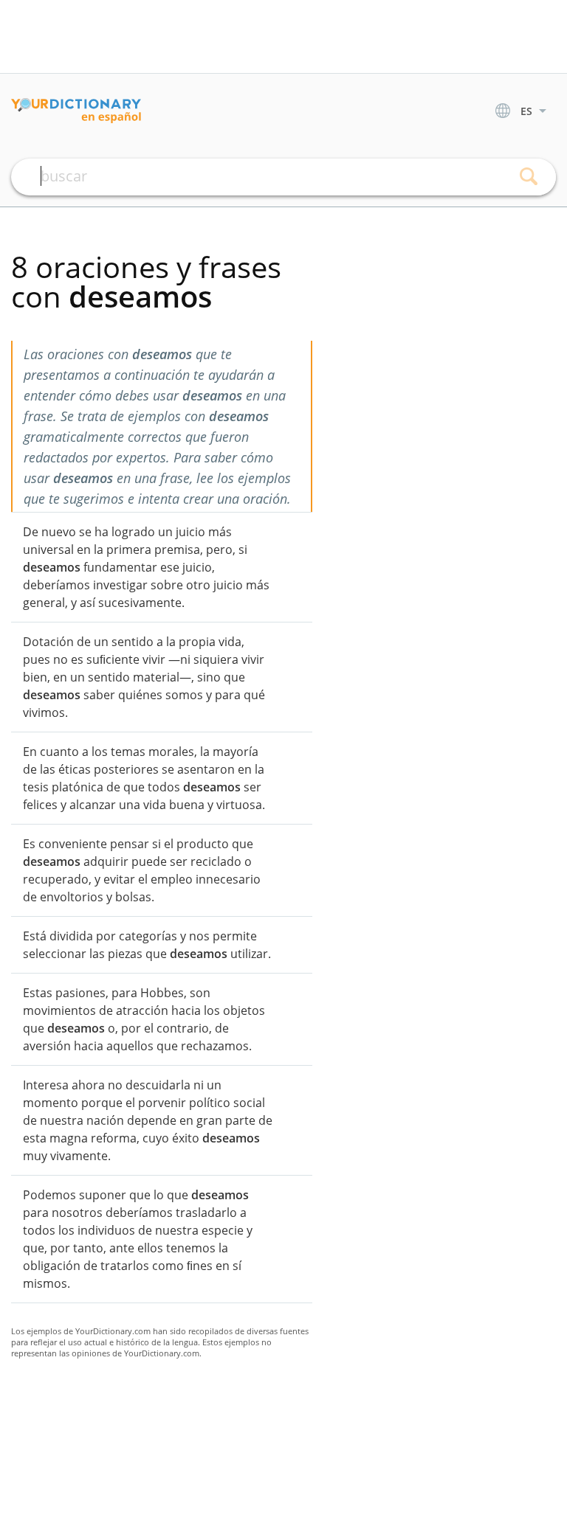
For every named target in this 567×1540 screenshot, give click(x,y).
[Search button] (528, 177)
